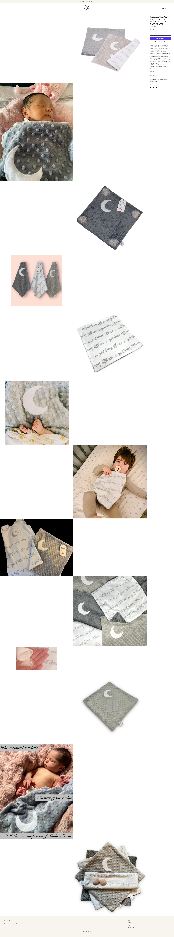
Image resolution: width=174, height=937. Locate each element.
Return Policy (130, 925)
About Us (129, 922)
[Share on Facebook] (151, 87)
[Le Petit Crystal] (87, 8)
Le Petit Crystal (153, 26)
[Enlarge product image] (110, 49)
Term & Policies (131, 927)
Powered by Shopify (87, 931)
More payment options (160, 41)
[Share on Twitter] (153, 87)
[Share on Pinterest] (156, 87)
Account (164, 8)
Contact (129, 924)
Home (129, 920)
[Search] (168, 8)
